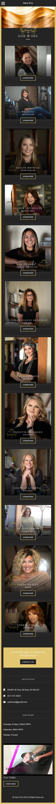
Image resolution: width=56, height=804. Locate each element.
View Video (11, 784)
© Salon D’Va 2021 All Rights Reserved (28, 797)
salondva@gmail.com (17, 702)
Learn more (28, 78)
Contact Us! (28, 662)
